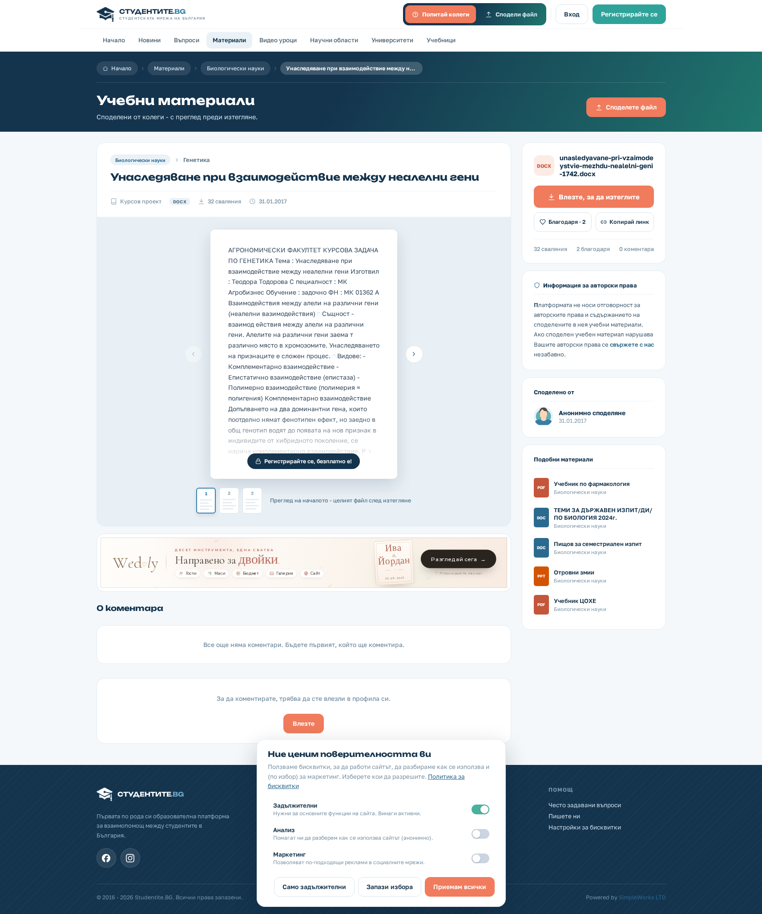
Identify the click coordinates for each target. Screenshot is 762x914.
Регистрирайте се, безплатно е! (308, 461)
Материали (229, 40)
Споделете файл (631, 107)
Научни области (334, 40)
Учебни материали (176, 100)
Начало (114, 40)
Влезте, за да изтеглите (599, 197)
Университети (392, 40)
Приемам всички (459, 886)
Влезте (303, 723)
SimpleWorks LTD (642, 897)
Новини (149, 40)
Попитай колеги (445, 14)
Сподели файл (516, 14)
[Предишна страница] (193, 354)
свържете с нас (632, 344)
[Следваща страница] (414, 354)
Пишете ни (564, 816)
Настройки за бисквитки (584, 827)
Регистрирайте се (629, 14)
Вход (572, 14)
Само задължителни (314, 886)
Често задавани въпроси (584, 805)
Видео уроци (278, 40)
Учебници (441, 40)
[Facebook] (106, 858)
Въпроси (186, 40)
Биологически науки (235, 68)
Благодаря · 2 (566, 221)
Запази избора (390, 886)
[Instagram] (130, 858)
